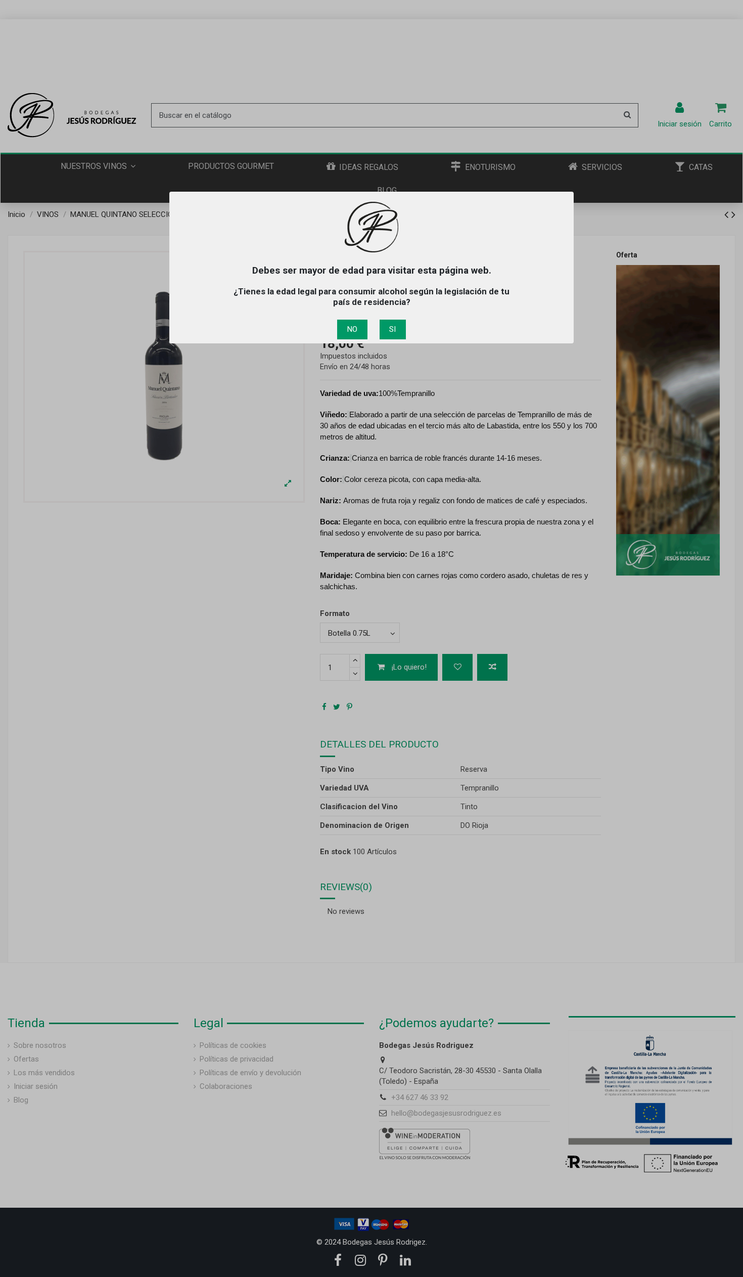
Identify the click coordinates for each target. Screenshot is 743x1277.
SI (392, 329)
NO (352, 329)
